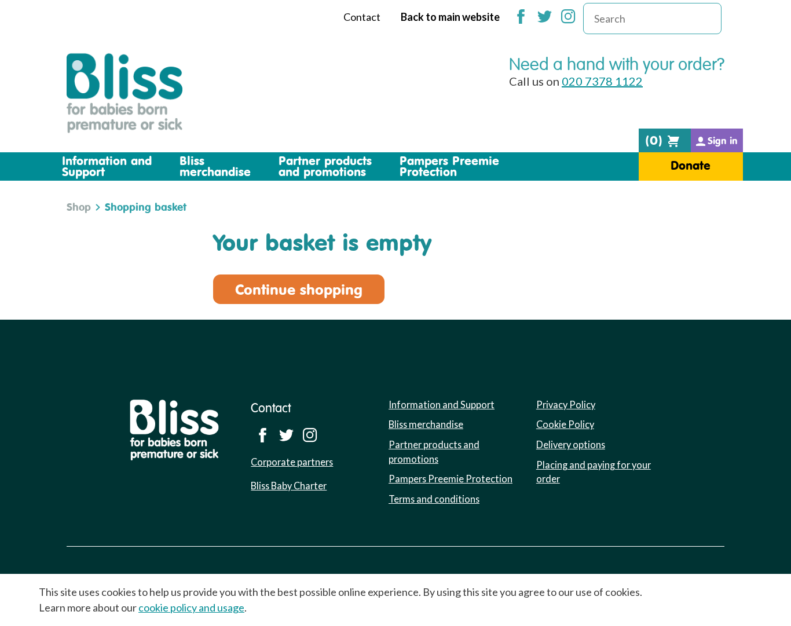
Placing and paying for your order (593, 472)
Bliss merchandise (426, 424)
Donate (691, 165)
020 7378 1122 (602, 81)
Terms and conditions (434, 498)
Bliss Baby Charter (289, 485)
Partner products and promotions (434, 451)
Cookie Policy (565, 424)
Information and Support (442, 404)
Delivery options (570, 444)
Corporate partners (292, 461)
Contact (361, 16)
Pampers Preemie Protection (450, 478)
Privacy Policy (565, 404)
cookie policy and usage (191, 607)
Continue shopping (298, 289)
